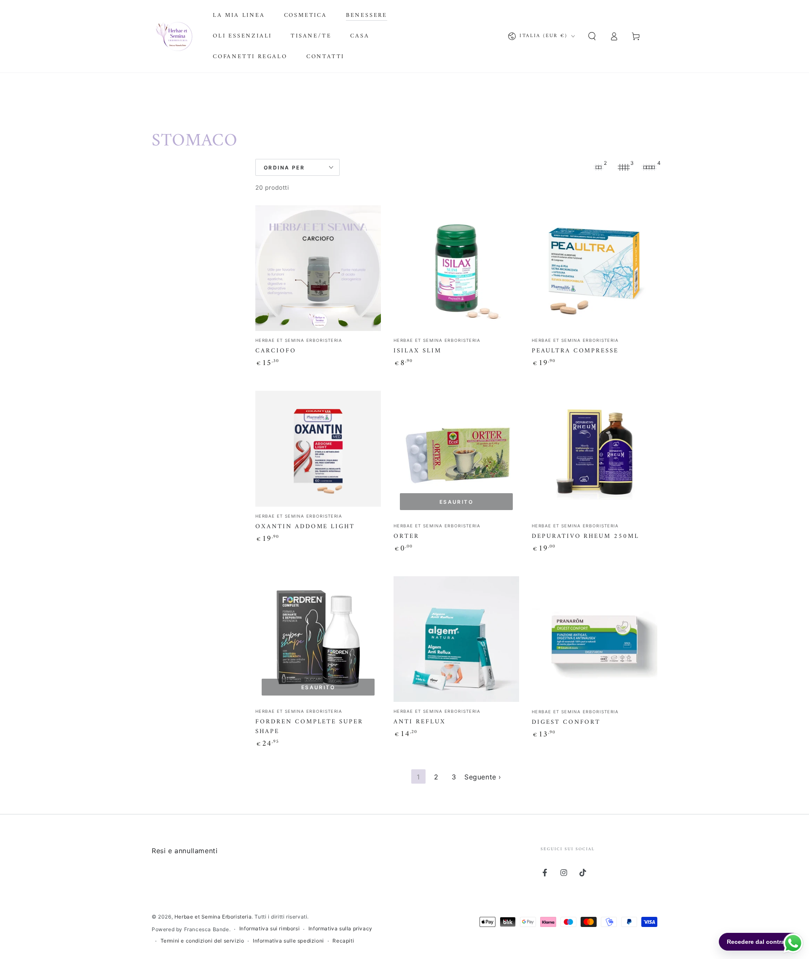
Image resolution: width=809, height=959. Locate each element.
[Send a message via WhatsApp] (793, 943)
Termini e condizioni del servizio (202, 941)
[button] (592, 36)
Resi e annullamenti (184, 850)
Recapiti (343, 941)
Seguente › (482, 777)
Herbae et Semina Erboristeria (213, 916)
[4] (648, 167)
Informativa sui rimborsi (269, 928)
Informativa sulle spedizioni (288, 941)
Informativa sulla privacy (340, 928)
